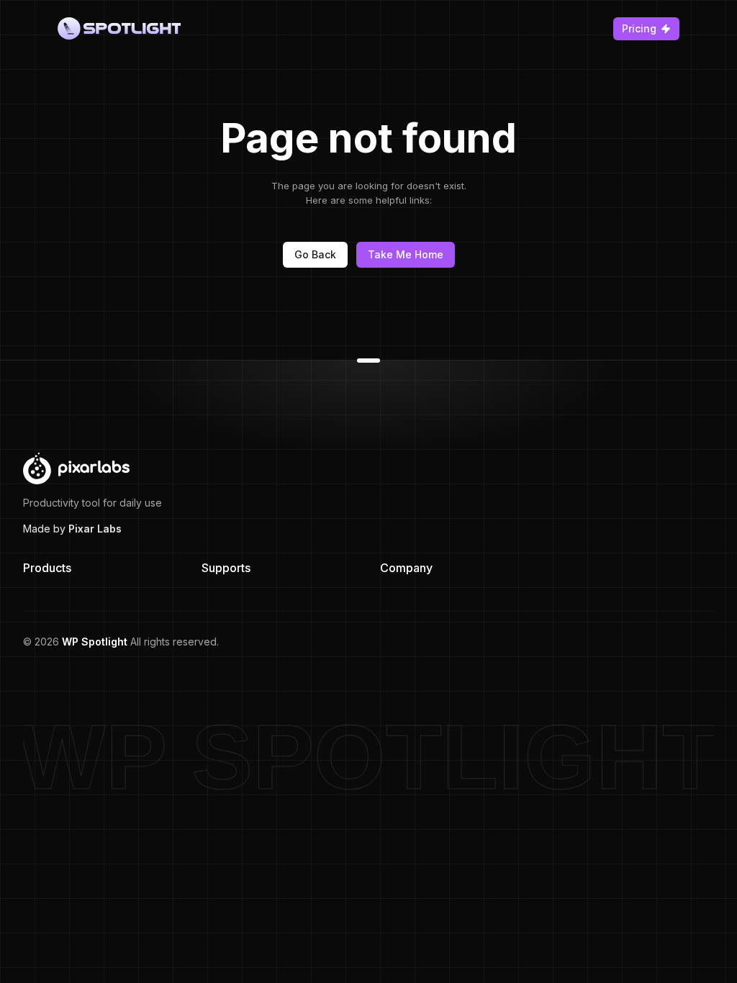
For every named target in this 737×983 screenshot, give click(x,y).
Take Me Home (405, 254)
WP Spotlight (94, 641)
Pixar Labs (95, 528)
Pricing (639, 28)
